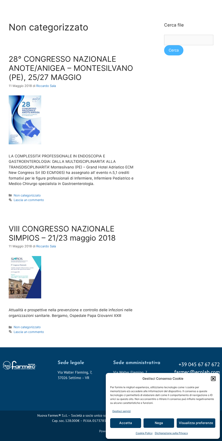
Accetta (125, 423)
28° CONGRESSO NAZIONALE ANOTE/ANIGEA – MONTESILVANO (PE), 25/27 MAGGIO (71, 68)
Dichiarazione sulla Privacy (171, 433)
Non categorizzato (27, 195)
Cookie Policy (144, 433)
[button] (213, 378)
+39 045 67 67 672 (199, 364)
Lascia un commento (29, 200)
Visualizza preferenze (196, 423)
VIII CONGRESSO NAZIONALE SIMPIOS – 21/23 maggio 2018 (62, 233)
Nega (159, 423)
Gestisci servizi (121, 411)
